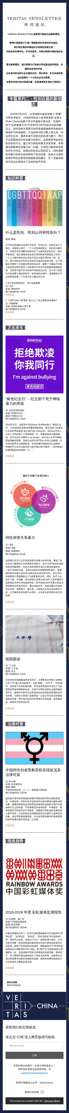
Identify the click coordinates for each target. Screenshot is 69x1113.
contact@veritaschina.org (34, 1072)
